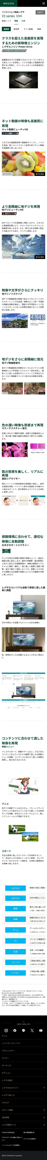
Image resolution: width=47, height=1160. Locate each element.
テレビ (4, 1035)
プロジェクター (8, 1050)
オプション (6, 1072)
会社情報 (5, 1117)
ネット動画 (28, 29)
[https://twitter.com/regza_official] (32, 1030)
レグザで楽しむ (8, 1095)
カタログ (5, 1102)
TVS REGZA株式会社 (8, 1132)
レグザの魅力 (7, 1080)
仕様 (23, 20)
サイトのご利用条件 (30, 1139)
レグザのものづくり (10, 1087)
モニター (5, 1058)
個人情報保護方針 (29, 1132)
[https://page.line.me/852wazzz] (23, 1030)
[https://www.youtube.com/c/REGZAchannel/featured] (40, 1030)
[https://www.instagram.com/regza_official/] (6, 1030)
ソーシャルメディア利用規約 (11, 1145)
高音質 (16, 29)
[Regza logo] (8, 3)
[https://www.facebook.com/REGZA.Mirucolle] (14, 1030)
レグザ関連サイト (9, 1124)
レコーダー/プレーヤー (11, 1043)
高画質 (6, 29)
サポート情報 (7, 1110)
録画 (39, 29)
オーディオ (6, 1065)
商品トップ (6, 20)
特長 (16, 20)
